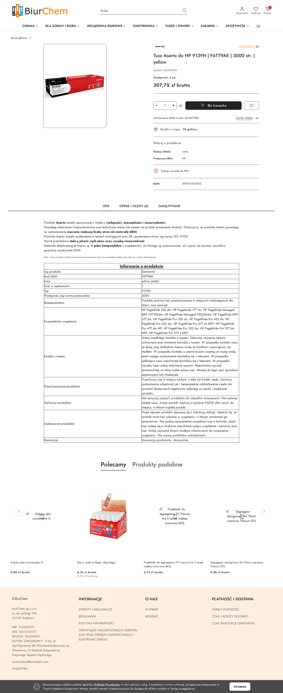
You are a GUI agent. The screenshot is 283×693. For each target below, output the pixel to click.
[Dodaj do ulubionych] (251, 105)
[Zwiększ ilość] (173, 106)
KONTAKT (151, 616)
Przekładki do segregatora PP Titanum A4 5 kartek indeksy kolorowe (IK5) (107, 564)
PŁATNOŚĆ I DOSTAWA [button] (233, 599)
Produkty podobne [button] (157, 464)
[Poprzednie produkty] (19, 511)
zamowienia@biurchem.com (30, 662)
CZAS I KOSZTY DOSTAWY (230, 616)
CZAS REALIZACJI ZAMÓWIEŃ (233, 623)
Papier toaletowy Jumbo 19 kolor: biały (233, 562)
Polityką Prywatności (107, 684)
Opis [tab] (106, 206)
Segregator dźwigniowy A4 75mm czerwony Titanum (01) (170, 564)
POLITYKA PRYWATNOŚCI (96, 623)
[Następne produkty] (263, 511)
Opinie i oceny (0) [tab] (133, 206)
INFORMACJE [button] (90, 599)
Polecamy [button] (113, 464)
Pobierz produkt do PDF (175, 171)
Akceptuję (240, 686)
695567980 (20, 668)
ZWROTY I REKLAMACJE (95, 609)
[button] (106, 26)
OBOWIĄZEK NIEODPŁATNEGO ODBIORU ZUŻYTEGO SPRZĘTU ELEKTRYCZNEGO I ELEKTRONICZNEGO (108, 635)
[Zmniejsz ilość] (156, 106)
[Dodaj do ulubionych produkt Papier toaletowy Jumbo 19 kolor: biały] (268, 479)
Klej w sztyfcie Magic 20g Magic (30, 562)
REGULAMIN (87, 616)
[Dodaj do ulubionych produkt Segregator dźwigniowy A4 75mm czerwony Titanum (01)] (201, 479)
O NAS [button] (151, 599)
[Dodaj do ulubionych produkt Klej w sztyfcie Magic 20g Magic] (68, 479)
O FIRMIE (151, 609)
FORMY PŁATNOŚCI (225, 609)
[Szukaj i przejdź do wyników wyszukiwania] (184, 11)
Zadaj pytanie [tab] (169, 206)
